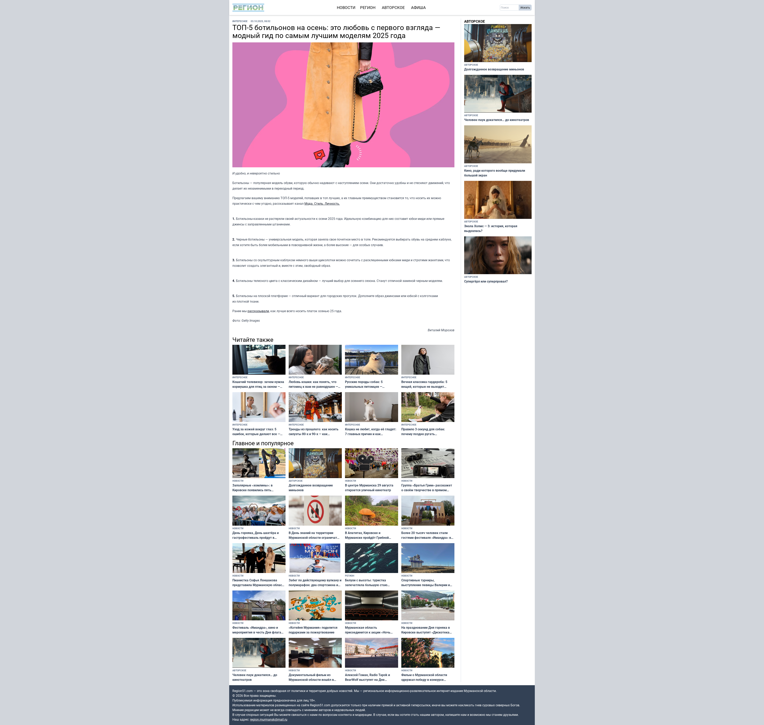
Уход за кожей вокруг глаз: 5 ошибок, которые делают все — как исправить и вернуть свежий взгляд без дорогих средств (257, 431)
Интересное (240, 21)
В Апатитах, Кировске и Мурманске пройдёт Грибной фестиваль (367, 535)
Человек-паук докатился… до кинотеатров (254, 677)
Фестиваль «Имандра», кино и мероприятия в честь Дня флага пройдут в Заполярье (256, 630)
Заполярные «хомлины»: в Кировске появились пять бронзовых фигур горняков (252, 487)
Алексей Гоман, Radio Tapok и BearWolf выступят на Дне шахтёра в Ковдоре (367, 677)
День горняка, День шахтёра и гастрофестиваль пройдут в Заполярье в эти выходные (255, 535)
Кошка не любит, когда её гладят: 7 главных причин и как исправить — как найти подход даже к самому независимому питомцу (370, 431)
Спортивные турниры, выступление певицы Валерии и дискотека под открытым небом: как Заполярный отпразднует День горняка (426, 582)
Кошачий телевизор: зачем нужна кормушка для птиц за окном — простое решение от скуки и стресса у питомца (258, 384)
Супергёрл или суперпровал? (486, 281)
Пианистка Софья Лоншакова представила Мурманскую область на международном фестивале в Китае (258, 582)
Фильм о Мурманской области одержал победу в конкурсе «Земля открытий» (424, 677)
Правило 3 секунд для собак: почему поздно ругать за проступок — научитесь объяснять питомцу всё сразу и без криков (423, 431)
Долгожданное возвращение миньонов (311, 487)
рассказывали (258, 311)
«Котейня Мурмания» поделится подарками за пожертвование (313, 629)
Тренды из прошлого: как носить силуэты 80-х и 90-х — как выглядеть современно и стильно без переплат (314, 431)
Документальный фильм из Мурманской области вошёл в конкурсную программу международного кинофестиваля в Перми (315, 677)
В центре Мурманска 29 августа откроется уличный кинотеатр (369, 487)
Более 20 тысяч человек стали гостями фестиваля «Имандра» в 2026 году (426, 535)
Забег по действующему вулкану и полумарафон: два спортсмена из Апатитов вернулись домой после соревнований (315, 582)
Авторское (393, 7)
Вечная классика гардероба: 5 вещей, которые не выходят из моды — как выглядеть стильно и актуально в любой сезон (427, 384)
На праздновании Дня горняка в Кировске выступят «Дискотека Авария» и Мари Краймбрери (425, 630)
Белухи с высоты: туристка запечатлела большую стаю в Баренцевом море (366, 582)
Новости (346, 7)
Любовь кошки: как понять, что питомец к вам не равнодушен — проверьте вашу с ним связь (313, 384)
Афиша (418, 7)
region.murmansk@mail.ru (268, 719)
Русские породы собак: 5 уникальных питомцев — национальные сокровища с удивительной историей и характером (365, 384)
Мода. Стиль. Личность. (322, 203)
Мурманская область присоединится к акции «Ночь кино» (367, 630)
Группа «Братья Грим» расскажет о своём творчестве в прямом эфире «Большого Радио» (426, 487)
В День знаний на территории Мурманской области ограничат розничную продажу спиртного (313, 535)
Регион (367, 7)
